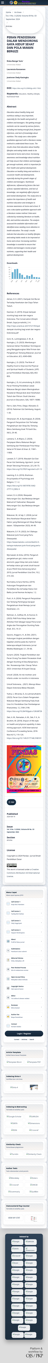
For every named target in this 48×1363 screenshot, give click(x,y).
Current (16, 1039)
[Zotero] (34, 1178)
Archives (18, 12)
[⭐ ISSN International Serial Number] (14, 1130)
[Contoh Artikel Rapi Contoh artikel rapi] (34, 1062)
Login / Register (24, 1033)
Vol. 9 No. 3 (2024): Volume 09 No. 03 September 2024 (21, 17)
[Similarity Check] (34, 1154)
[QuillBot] (34, 1191)
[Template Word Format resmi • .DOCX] (14, 1062)
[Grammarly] (14, 1191)
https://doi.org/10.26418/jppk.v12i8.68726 (24, 711)
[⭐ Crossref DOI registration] (34, 1130)
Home (8, 12)
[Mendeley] (14, 1178)
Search (32, 1039)
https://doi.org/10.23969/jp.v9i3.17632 (26, 88)
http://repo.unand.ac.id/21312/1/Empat (23, 326)
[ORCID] (34, 1185)
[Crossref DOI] (14, 1185)
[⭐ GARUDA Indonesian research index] (34, 1116)
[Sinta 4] (34, 1087)
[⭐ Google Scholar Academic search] (14, 1116)
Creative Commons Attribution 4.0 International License (23, 873)
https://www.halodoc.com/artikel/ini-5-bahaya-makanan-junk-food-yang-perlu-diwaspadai (24, 545)
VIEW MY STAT (14, 1218)
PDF (12, 802)
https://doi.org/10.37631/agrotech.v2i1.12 (24, 469)
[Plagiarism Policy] (14, 1087)
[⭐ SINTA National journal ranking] (14, 1123)
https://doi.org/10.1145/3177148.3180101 (24, 738)
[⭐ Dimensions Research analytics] (34, 1123)
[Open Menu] (2, 2)
